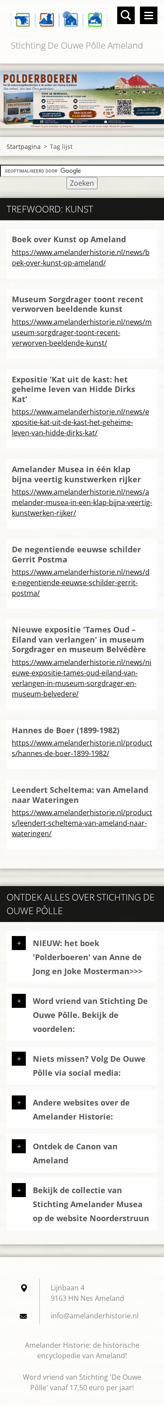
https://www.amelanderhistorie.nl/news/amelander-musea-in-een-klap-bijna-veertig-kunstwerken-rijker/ (82, 502)
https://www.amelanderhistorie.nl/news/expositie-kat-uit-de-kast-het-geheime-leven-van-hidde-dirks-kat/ (80, 422)
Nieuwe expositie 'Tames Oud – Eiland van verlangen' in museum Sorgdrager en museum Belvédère (79, 639)
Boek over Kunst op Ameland (69, 239)
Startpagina (24, 146)
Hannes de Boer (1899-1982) (65, 730)
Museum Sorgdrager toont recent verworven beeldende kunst (77, 304)
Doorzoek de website (126, 15)
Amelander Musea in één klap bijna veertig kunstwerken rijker (76, 474)
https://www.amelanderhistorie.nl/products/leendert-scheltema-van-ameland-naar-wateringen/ (82, 823)
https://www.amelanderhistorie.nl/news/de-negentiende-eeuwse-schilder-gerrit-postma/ (81, 582)
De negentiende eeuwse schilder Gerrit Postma (76, 554)
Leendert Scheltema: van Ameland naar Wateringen (80, 794)
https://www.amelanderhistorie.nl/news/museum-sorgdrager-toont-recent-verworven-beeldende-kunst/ (82, 332)
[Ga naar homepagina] (82, 19)
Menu (148, 15)
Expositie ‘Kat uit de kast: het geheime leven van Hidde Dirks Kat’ (73, 389)
